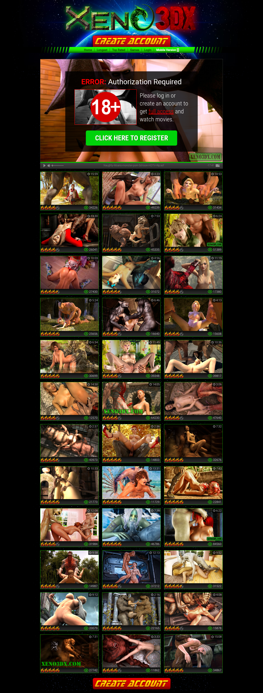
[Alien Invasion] (131, 566)
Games (134, 50)
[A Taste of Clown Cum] (69, 272)
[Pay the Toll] (69, 398)
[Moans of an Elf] (193, 230)
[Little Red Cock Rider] (131, 440)
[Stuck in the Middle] (131, 609)
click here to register (131, 138)
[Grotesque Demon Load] (131, 398)
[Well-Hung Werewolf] (69, 188)
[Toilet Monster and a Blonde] (69, 230)
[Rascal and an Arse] (193, 566)
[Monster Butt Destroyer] (193, 188)
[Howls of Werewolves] (131, 314)
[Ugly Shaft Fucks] (69, 650)
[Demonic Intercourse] (131, 188)
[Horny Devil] (131, 272)
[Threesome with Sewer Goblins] (69, 440)
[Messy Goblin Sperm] (193, 356)
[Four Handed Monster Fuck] (193, 314)
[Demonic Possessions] (131, 650)
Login (147, 50)
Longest (102, 50)
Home (88, 50)
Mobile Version (166, 50)
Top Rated (118, 50)
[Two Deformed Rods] (131, 230)
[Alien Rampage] (193, 609)
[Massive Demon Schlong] (193, 272)
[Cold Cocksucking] (131, 524)
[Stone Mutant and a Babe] (69, 609)
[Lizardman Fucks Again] (193, 482)
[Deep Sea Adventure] (131, 482)
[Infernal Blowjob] (193, 524)
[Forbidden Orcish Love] (131, 356)
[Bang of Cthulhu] (193, 398)
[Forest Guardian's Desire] (69, 356)
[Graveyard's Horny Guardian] (69, 482)
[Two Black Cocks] (193, 650)
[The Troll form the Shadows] (193, 440)
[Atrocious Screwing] (69, 314)
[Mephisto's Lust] (69, 566)
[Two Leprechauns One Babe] (69, 524)
